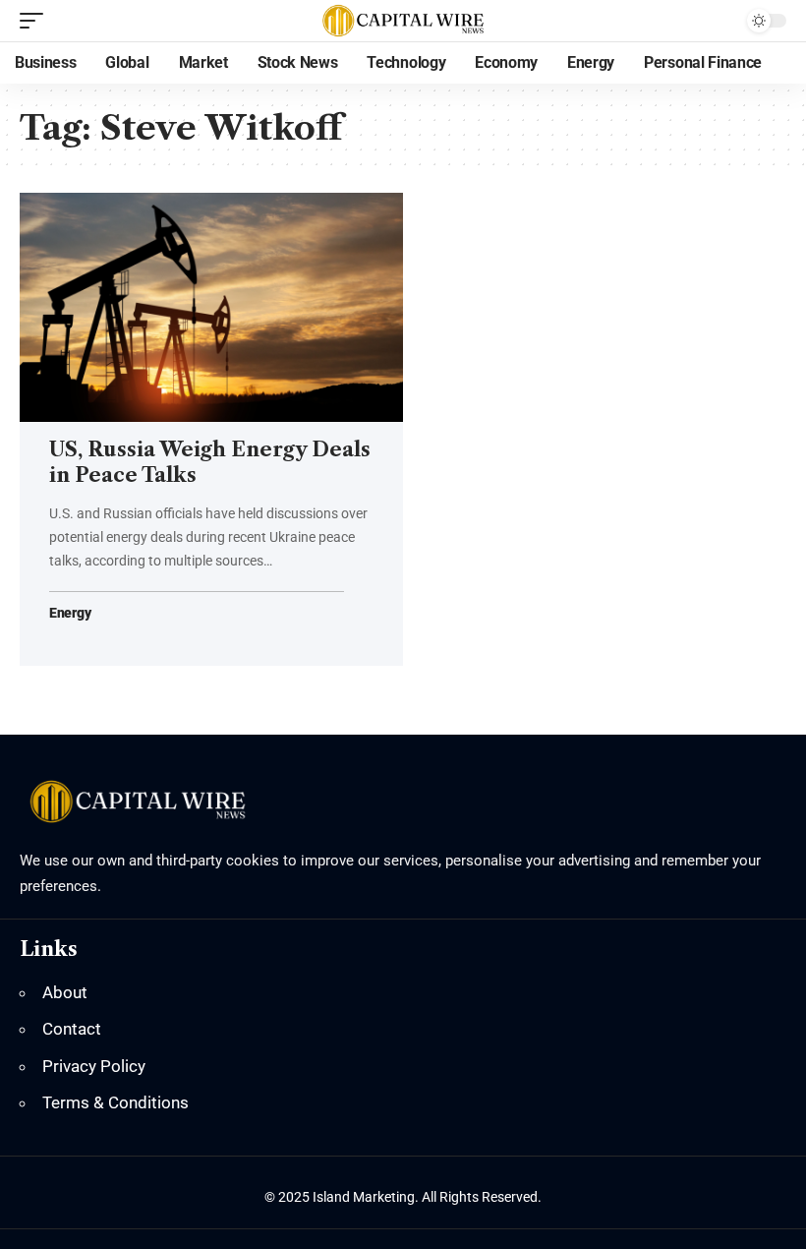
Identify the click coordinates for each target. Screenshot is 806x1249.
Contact (71, 1029)
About (64, 992)
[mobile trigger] (36, 21)
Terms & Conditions (115, 1102)
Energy (69, 613)
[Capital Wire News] (402, 20)
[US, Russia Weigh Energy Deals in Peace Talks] (211, 308)
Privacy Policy (93, 1066)
